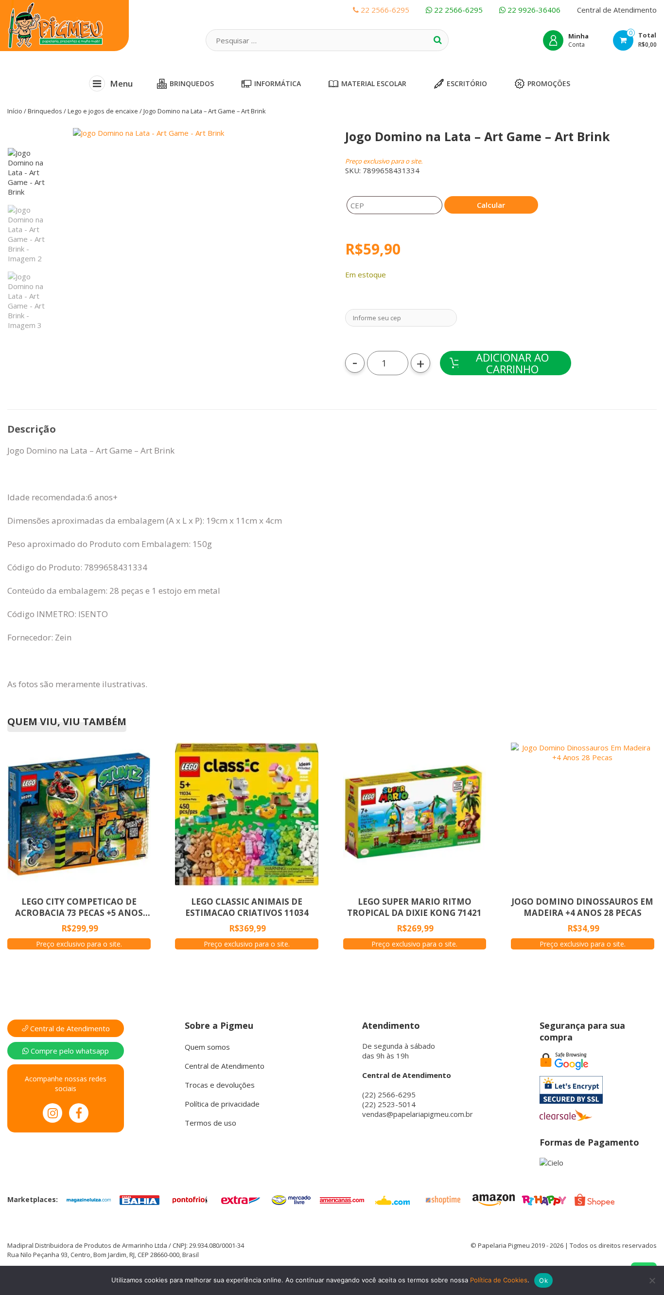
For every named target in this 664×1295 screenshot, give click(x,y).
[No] (652, 1280)
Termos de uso (210, 1123)
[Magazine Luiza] (89, 1199)
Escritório (467, 83)
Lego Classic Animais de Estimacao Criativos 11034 (247, 907)
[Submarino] (392, 1199)
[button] (186, 257)
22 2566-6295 (457, 10)
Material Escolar (373, 83)
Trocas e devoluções (220, 1085)
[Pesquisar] (437, 40)
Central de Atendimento (617, 10)
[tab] (31, 429)
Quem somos (207, 1047)
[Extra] (240, 1199)
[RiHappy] (544, 1199)
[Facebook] (78, 1113)
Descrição (31, 429)
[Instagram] (52, 1113)
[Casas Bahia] (139, 1199)
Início (14, 111)
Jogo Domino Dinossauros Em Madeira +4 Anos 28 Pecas (582, 907)
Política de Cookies (498, 1280)
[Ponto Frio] (190, 1199)
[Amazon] (493, 1199)
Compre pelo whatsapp (69, 1051)
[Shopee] (594, 1199)
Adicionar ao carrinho (512, 363)
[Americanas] (341, 1199)
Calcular (491, 205)
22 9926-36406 (533, 10)
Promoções (548, 83)
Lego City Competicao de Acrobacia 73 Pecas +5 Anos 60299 (79, 907)
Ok (543, 1280)
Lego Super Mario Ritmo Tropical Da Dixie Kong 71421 (414, 907)
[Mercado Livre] (291, 1199)
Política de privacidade (222, 1104)
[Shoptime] (443, 1199)
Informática (277, 83)
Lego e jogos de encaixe (103, 111)
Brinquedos (192, 83)
